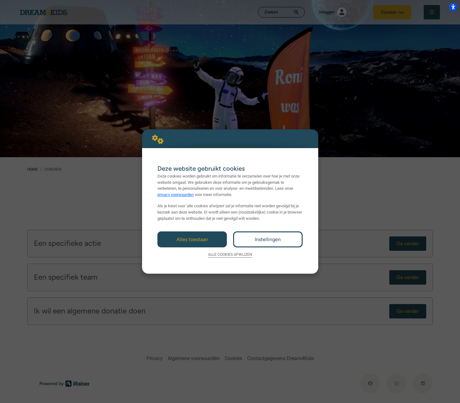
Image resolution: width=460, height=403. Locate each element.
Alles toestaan (192, 239)
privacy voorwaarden (175, 194)
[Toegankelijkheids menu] (453, 7)
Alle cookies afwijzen (230, 254)
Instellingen (268, 239)
